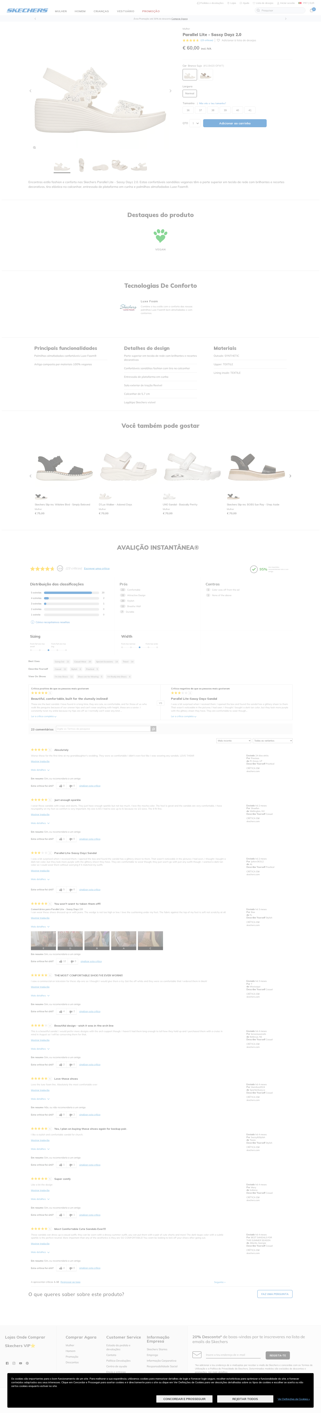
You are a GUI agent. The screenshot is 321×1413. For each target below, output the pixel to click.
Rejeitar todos (245, 1399)
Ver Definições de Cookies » (294, 1399)
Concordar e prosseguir (184, 1399)
